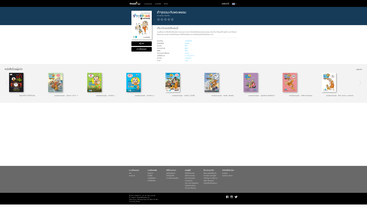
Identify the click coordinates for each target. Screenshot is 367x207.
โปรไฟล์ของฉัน (190, 173)
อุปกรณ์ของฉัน (190, 178)
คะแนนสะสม (148, 4)
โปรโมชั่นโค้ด (170, 176)
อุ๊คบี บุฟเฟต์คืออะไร (210, 173)
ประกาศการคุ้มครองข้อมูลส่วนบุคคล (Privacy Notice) (191, 185)
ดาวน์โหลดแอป (142, 49)
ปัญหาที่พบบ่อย (209, 181)
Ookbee (225, 173)
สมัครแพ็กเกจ (170, 173)
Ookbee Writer (227, 176)
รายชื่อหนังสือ (152, 170)
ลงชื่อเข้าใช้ (225, 4)
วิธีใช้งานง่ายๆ (171, 170)
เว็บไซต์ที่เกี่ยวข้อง (228, 170)
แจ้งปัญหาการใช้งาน (210, 178)
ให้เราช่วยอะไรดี (209, 170)
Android (132, 176)
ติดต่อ (166, 4)
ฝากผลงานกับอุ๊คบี (210, 176)
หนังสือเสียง (152, 181)
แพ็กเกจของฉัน (190, 176)
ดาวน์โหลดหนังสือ (172, 178)
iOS (130, 173)
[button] (234, 4)
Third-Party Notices (134, 201)
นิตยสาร (150, 173)
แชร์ (142, 43)
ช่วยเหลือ (158, 4)
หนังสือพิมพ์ (152, 178)
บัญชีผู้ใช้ (188, 170)
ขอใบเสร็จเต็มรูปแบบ (210, 183)
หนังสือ (150, 176)
